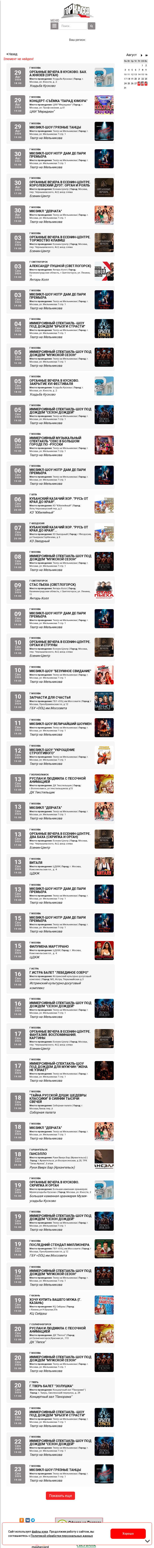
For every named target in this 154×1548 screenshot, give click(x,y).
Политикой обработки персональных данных (62, 1535)
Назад (12, 54)
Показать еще (60, 1496)
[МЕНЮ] (54, 25)
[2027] (147, 55)
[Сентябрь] (142, 55)
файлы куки (40, 1531)
